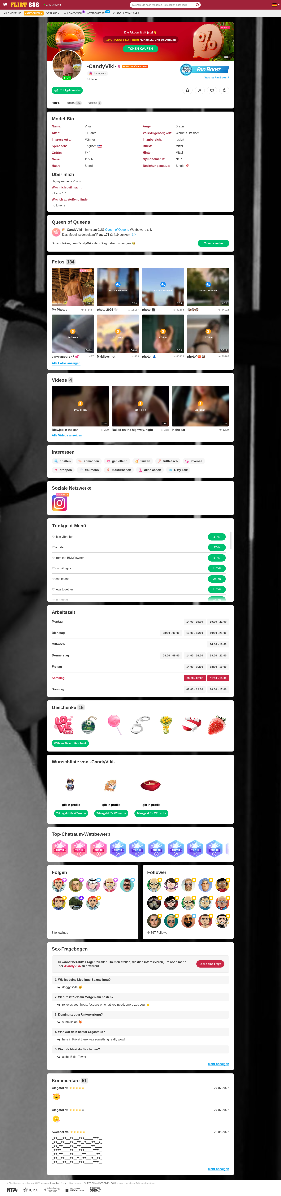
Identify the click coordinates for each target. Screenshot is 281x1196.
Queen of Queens (117, 229)
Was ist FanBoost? (217, 77)
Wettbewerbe (96, 13)
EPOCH (91, 1183)
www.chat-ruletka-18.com (54, 1183)
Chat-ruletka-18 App (126, 13)
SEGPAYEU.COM (107, 1183)
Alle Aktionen (73, 13)
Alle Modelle (12, 13)
